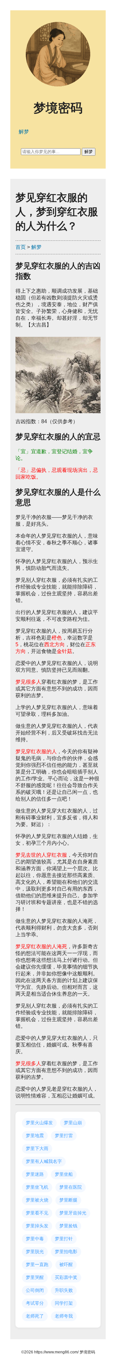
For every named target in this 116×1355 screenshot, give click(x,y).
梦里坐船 (64, 1174)
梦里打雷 (64, 1135)
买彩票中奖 (66, 1277)
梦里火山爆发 (39, 1122)
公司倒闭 (35, 1290)
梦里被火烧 (37, 1200)
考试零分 (35, 1303)
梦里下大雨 (37, 1148)
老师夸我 (64, 1316)
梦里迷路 (35, 1174)
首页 (20, 247)
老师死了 (35, 1316)
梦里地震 (35, 1135)
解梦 (36, 247)
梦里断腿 (68, 1200)
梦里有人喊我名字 (44, 1161)
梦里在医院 (70, 1187)
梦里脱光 (35, 1251)
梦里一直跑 (37, 1264)
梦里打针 (64, 1238)
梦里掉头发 (37, 1225)
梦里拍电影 (66, 1251)
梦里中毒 (35, 1238)
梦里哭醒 (35, 1277)
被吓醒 (66, 1264)
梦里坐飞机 (37, 1187)
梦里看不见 (37, 1212)
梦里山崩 (73, 1122)
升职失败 (64, 1290)
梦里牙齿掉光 (72, 1212)
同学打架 (64, 1303)
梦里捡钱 (68, 1225)
